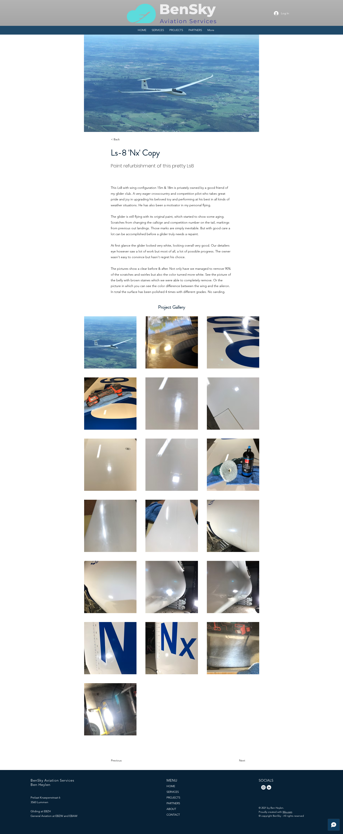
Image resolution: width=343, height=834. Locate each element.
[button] (123, 139)
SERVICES (172, 792)
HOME (170, 786)
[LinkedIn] (269, 787)
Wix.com (287, 811)
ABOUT (171, 809)
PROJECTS (173, 797)
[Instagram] (263, 787)
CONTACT (173, 814)
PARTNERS (173, 803)
